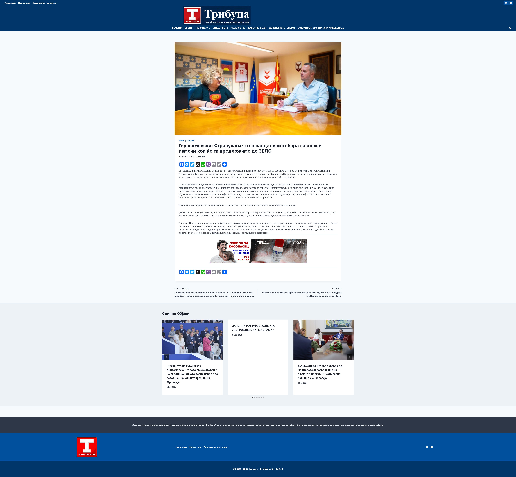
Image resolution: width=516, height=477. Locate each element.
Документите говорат (282, 28)
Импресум (10, 3)
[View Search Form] (510, 28)
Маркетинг (24, 3)
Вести (182, 141)
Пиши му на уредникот (45, 3)
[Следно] (349, 357)
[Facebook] (506, 3)
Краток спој (238, 28)
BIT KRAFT (277, 469)
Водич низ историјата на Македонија (321, 28)
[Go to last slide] (166, 357)
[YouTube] (510, 3)
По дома (190, 141)
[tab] (252, 397)
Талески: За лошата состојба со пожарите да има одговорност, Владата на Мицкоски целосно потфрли (301, 292)
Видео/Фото (220, 28)
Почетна (177, 28)
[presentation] (192, 340)
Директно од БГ (257, 28)
